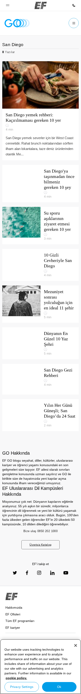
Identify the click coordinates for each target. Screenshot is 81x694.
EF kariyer (12, 627)
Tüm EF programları (19, 621)
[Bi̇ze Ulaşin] (74, 5)
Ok (59, 687)
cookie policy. (16, 678)
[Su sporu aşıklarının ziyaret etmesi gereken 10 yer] (40, 225)
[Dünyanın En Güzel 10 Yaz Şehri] (40, 343)
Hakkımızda (13, 607)
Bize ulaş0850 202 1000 (40, 531)
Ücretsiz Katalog (40, 544)
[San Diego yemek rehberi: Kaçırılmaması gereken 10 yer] (40, 110)
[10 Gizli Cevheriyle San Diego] (40, 265)
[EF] (40, 5)
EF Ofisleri (12, 614)
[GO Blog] (17, 23)
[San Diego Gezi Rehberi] (40, 379)
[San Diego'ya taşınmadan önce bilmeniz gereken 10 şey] (40, 183)
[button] (7, 5)
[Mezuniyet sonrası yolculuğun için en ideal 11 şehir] (40, 304)
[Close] (76, 645)
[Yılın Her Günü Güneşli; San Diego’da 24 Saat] (40, 415)
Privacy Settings (21, 687)
